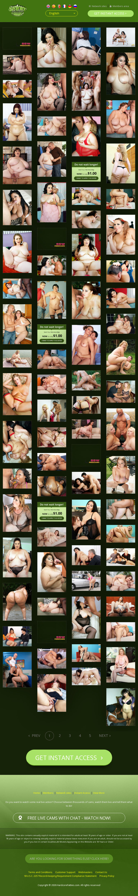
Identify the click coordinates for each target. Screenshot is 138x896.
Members (48, 792)
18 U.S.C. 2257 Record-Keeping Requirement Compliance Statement (60, 876)
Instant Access (82, 792)
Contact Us (101, 872)
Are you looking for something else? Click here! (69, 859)
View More (99, 792)
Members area (121, 6)
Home (36, 792)
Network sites (99, 6)
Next (103, 735)
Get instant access (109, 13)
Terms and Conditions (40, 872)
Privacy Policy (107, 876)
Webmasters (85, 872)
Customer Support (65, 872)
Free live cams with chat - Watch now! (69, 818)
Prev (35, 735)
